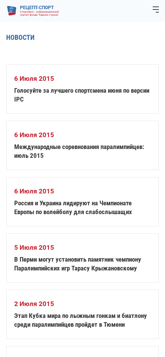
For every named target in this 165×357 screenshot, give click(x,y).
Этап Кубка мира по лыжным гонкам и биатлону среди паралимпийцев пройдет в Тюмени (80, 320)
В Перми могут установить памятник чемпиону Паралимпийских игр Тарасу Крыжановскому (77, 263)
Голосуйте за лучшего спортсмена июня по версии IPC (81, 95)
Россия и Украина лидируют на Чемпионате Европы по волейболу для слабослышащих (73, 207)
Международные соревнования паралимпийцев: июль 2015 (79, 151)
